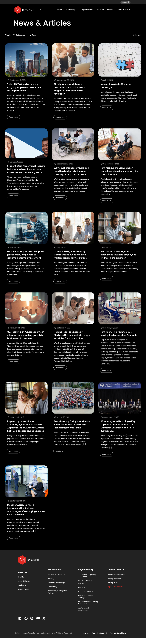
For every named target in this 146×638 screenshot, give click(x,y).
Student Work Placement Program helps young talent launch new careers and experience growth (26, 169)
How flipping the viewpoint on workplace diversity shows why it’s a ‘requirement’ (119, 171)
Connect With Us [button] (124, 10)
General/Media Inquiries (116, 574)
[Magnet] (24, 9)
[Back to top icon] (129, 633)
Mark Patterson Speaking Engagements (87, 575)
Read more (13, 117)
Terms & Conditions (118, 633)
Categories (20, 35)
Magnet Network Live (85, 591)
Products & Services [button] (105, 10)
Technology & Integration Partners (57, 592)
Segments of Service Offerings (85, 596)
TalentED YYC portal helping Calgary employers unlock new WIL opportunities (24, 87)
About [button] (59, 10)
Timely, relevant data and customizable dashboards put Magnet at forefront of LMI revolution (70, 89)
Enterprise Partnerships (56, 583)
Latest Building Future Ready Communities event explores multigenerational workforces (70, 254)
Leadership (22, 585)
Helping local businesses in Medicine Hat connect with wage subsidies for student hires (72, 335)
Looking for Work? (114, 579)
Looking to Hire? (113, 583)
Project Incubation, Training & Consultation (88, 603)
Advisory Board (23, 589)
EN (40, 10)
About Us (22, 572)
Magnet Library (85, 569)
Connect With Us (116, 569)
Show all (137, 35)
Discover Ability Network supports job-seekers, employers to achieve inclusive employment (25, 254)
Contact (85, 633)
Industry (51, 579)
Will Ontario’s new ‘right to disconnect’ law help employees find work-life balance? (118, 254)
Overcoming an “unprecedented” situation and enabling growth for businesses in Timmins (25, 335)
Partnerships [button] (71, 10)
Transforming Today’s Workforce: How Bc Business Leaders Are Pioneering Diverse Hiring (72, 424)
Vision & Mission (24, 581)
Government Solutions (56, 574)
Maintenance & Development (83, 609)
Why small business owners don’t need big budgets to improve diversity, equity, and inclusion (72, 171)
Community (52, 587)
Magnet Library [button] (86, 10)
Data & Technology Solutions (85, 582)
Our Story (21, 577)
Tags (34, 35)
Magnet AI (81, 587)
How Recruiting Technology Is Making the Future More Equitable (119, 333)
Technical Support (99, 633)
